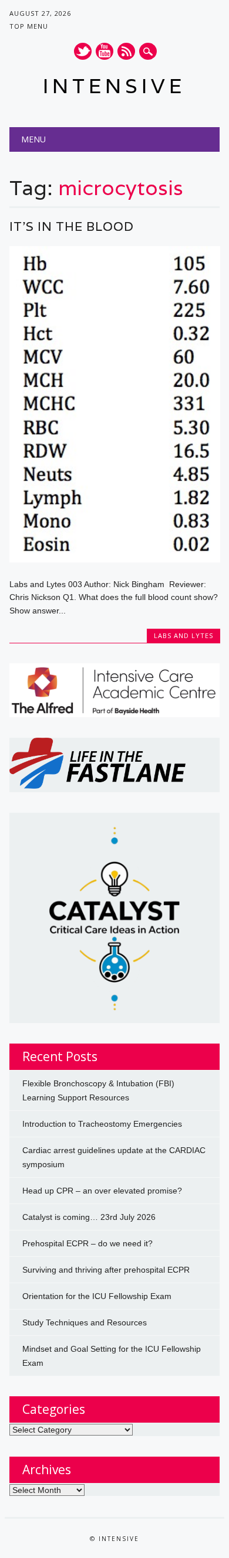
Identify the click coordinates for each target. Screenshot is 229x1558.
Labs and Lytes (183, 635)
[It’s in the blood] (114, 559)
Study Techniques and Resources (84, 1322)
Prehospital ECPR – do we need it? (87, 1243)
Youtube (104, 51)
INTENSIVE (114, 86)
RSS (126, 51)
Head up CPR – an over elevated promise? (102, 1190)
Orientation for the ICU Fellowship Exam (96, 1296)
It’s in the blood (71, 226)
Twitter (83, 51)
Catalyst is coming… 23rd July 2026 (89, 1217)
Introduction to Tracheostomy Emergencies (102, 1124)
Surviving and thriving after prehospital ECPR (106, 1269)
